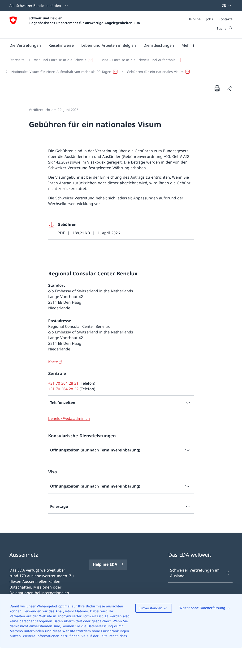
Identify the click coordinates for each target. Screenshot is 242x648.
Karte (53, 361)
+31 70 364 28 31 (63, 383)
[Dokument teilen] (229, 88)
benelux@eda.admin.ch (69, 418)
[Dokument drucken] (217, 88)
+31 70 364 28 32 (63, 388)
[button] (25, 45)
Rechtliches (118, 636)
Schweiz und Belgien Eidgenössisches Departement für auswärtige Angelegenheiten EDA (84, 20)
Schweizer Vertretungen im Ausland (195, 573)
